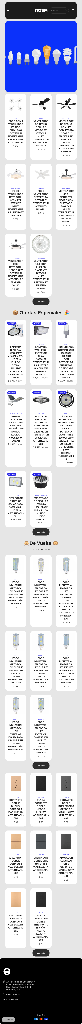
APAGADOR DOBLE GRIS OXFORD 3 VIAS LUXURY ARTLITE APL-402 (41, 865)
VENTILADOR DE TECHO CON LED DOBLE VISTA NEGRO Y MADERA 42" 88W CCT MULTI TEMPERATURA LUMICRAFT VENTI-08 (66, 136)
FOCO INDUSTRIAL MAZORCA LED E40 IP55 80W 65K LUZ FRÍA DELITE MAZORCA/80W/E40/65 (15, 593)
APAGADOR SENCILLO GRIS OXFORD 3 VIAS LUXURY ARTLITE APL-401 (66, 866)
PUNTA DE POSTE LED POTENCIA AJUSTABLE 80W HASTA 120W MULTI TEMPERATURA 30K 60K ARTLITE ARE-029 (41, 430)
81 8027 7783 (13, 999)
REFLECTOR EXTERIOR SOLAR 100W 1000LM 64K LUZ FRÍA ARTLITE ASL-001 (16, 507)
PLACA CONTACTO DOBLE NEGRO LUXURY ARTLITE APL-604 (41, 809)
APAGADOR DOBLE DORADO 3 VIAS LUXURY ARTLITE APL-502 (16, 865)
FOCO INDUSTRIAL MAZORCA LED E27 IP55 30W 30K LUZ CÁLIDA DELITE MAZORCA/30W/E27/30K (15, 670)
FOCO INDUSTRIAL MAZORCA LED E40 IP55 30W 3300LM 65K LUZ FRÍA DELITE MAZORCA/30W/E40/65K (41, 594)
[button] (9, 10)
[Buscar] (66, 10)
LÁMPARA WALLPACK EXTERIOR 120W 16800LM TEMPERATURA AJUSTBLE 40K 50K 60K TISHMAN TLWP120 (41, 361)
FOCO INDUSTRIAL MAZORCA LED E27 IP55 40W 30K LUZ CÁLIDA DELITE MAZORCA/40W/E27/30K (40, 670)
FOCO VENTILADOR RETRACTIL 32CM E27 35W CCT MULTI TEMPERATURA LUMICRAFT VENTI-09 (16, 203)
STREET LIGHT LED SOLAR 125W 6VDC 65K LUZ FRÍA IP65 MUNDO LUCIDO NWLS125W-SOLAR (16, 428)
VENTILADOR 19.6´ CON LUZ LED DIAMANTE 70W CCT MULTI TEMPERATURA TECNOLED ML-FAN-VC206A (41, 275)
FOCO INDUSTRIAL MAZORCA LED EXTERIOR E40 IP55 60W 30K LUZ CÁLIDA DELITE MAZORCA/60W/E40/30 (40, 737)
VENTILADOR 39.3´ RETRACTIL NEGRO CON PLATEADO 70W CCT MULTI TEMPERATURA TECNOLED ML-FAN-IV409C (66, 206)
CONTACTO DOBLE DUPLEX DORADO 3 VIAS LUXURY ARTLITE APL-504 (16, 809)
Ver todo (41, 301)
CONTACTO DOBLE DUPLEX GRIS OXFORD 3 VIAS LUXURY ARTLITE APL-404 (66, 809)
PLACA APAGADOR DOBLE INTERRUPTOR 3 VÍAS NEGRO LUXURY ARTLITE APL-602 (41, 927)
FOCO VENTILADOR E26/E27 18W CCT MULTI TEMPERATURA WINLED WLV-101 (41, 200)
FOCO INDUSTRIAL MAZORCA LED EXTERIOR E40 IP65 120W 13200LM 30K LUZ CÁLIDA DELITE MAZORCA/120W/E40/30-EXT (66, 600)
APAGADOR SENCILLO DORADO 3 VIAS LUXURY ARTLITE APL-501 (16, 923)
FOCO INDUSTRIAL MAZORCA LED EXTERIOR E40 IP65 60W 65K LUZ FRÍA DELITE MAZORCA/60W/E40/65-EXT (16, 736)
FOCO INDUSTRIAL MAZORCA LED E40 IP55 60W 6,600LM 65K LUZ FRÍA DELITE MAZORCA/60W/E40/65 (66, 670)
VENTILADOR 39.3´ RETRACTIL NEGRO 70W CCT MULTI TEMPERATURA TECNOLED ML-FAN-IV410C (16, 273)
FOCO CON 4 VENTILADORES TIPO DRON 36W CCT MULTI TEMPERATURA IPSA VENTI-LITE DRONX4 (16, 132)
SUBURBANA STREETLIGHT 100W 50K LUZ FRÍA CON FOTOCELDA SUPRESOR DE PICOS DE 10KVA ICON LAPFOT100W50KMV (66, 362)
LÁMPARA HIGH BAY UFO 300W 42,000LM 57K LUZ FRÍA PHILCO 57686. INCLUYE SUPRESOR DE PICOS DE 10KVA (15, 362)
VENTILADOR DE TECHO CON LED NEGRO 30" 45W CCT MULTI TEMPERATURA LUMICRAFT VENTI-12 (41, 133)
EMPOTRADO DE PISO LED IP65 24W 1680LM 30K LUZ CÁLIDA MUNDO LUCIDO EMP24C (41, 509)
